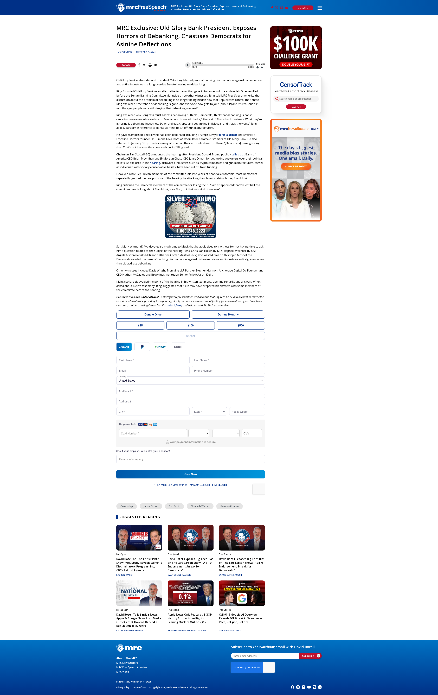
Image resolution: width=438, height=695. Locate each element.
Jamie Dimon (151, 506)
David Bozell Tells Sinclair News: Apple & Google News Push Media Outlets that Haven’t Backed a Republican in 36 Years (138, 620)
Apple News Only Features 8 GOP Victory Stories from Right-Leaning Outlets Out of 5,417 (190, 618)
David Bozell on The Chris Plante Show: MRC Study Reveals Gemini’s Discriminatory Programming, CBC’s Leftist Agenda (139, 564)
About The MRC (127, 658)
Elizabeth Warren (200, 506)
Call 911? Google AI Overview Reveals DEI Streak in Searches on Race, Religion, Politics (241, 618)
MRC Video (122, 671)
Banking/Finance (229, 506)
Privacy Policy (122, 687)
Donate (125, 65)
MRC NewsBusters (127, 662)
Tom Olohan (124, 51)
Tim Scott (174, 506)
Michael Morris (196, 630)
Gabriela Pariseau (230, 630)
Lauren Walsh (124, 574)
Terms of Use (139, 687)
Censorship (126, 506)
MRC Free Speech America (131, 667)
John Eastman (228, 135)
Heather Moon (177, 630)
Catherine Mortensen (129, 630)
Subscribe (308, 656)
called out (238, 154)
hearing (155, 163)
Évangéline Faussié (179, 574)
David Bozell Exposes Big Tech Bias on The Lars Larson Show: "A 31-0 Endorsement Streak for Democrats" (190, 564)
